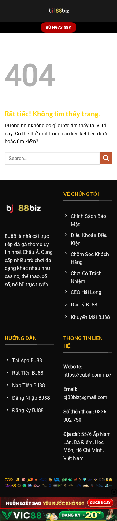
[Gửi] (106, 158)
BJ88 (10, 236)
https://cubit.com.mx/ (87, 375)
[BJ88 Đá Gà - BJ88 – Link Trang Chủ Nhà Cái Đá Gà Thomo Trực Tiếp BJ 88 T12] (58, 11)
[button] (8, 10)
